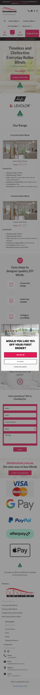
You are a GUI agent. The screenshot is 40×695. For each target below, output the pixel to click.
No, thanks (20, 361)
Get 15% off (20, 355)
